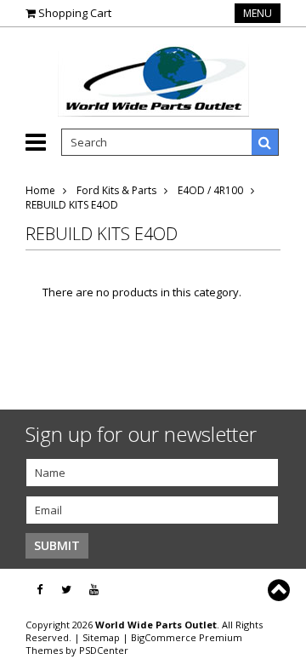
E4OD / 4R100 (210, 190)
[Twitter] (66, 589)
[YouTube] (94, 589)
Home (40, 190)
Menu (257, 13)
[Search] (265, 142)
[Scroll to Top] (280, 590)
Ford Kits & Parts (116, 190)
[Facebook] (39, 589)
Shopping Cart (74, 12)
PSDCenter (103, 650)
